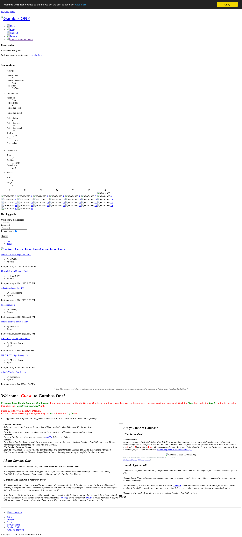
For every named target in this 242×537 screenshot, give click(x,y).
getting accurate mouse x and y (14, 321)
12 (64, 199)
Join (8, 241)
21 (96, 202)
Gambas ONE (13, 527)
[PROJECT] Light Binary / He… (16, 355)
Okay (227, 4)
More (9, 243)
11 (47, 199)
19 (64, 202)
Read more (80, 4)
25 (48, 205)
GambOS (177, 485)
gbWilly (49, 437)
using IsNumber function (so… (15, 372)
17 (32, 202)
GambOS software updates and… (16, 254)
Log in (9, 522)
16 (16, 202)
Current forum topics (52, 248)
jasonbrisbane (37, 55)
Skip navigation (8, 11)
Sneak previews (8, 305)
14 (96, 199)
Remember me (7, 231)
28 (96, 205)
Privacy (10, 520)
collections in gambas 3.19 (13, 288)
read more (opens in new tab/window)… (174, 449)
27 (80, 205)
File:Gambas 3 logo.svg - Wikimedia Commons (136, 460)
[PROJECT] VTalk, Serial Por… (15, 338)
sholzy (89, 498)
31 (32, 208)
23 (16, 205)
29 (111, 205)
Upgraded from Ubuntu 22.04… (15, 271)
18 (48, 202)
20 (80, 202)
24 (32, 205)
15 (111, 199)
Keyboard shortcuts (15, 530)
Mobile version (13, 525)
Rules (9, 517)
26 (64, 205)
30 (16, 208)
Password (5, 225)
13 (80, 199)
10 (32, 199)
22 (111, 202)
